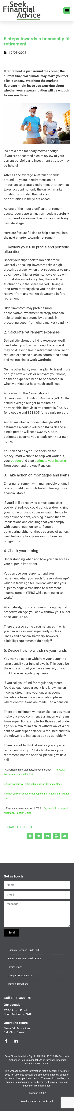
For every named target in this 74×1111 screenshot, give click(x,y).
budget (16, 461)
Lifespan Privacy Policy (20, 975)
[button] (66, 10)
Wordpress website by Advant (37, 1101)
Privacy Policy (15, 967)
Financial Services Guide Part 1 (24, 950)
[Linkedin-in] (15, 1041)
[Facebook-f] (6, 1041)
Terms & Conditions (18, 984)
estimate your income (50, 461)
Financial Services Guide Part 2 (24, 958)
